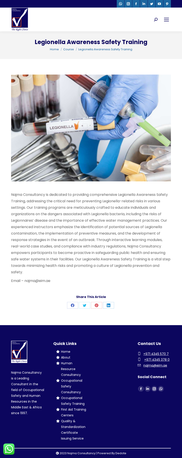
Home (65, 351)
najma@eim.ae (155, 365)
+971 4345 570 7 (156, 354)
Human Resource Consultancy (71, 369)
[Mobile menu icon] (166, 19)
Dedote (120, 453)
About (65, 357)
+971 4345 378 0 (157, 359)
